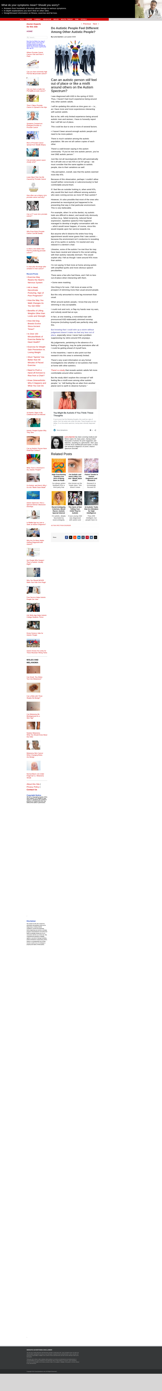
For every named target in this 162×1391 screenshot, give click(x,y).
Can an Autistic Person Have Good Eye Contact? (37, 449)
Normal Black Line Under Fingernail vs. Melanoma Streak (35, 776)
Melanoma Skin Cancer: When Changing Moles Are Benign (35, 755)
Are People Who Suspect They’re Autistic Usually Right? (35, 562)
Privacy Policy (33, 787)
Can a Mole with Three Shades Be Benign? (34, 697)
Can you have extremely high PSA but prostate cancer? (37, 72)
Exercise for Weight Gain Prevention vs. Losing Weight (36, 349)
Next (95, 24)
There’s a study (58, 370)
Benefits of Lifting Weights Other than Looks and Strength (36, 313)
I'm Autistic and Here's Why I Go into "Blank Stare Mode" (37, 486)
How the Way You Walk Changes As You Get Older (36, 303)
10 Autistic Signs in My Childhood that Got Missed (36, 413)
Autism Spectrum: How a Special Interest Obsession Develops (36, 505)
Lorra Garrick (70, 438)
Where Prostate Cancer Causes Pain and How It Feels (35, 54)
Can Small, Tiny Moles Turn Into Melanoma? (34, 678)
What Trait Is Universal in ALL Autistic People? (35, 469)
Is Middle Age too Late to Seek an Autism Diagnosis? (36, 523)
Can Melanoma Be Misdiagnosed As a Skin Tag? (33, 716)
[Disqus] (75, 566)
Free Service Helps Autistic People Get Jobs (36, 598)
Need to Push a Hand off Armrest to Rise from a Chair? (36, 373)
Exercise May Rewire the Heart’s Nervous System (36, 280)
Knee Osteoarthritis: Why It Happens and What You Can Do (37, 383)
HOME (30, 31)
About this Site (33, 784)
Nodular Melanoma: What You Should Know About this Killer (37, 735)
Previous (87, 24)
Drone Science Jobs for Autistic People (35, 634)
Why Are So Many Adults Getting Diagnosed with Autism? (35, 542)
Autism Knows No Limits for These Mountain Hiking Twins (37, 652)
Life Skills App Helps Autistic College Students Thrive (37, 616)
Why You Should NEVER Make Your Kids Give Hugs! (36, 581)
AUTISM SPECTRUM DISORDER (61, 526)
